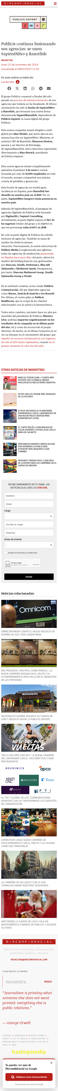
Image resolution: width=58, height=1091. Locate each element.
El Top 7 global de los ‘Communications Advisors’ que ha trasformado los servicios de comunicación (29, 800)
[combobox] (21, 981)
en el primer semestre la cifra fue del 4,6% (27, 344)
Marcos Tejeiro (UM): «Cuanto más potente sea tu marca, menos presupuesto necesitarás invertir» (37, 380)
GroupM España (27, 1041)
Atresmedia (20, 1035)
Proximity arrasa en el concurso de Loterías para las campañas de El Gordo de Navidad (37, 462)
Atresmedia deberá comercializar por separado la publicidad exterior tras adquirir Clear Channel (36, 447)
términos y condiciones (27, 552)
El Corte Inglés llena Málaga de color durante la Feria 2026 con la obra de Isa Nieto (37, 429)
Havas (5, 1044)
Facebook (6, 1035)
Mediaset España (36, 1035)
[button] (9, 88)
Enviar (29, 576)
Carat (13, 1044)
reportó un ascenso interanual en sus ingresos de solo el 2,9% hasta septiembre (28, 340)
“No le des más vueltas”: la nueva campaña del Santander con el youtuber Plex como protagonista (27, 758)
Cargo (7, 510)
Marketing (7, 60)
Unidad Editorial (38, 1038)
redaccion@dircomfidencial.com (29, 960)
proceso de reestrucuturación (31, 100)
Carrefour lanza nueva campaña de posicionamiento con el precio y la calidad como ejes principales (28, 842)
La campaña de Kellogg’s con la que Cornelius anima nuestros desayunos (24, 884)
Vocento (42, 1041)
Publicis (23, 1038)
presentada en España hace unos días (27, 255)
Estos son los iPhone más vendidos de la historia (37, 395)
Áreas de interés (13, 539)
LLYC (14, 1038)
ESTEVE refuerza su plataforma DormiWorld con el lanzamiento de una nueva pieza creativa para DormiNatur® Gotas (37, 414)
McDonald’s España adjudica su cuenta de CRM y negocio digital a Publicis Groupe (27, 717)
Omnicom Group (9, 1041)
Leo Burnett (7, 82)
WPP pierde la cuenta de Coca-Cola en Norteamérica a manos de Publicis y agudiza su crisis (28, 924)
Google (5, 1038)
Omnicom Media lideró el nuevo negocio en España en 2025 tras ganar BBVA (28, 633)
